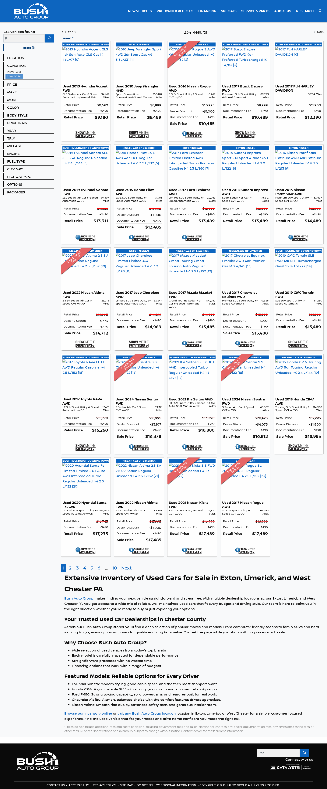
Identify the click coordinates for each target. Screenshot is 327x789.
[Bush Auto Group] (31, 10)
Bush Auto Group (78, 606)
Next (126, 576)
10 (114, 576)
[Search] (49, 38)
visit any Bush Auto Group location (147, 721)
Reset (27, 48)
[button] (140, 11)
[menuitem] (29, 71)
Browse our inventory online (88, 721)
